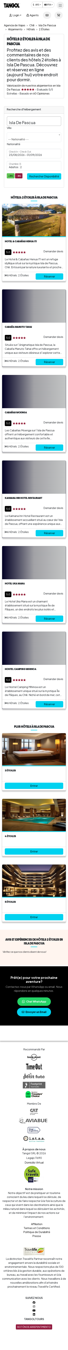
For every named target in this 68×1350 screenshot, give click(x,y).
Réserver (49, 276)
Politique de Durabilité (36, 1232)
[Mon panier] (58, 15)
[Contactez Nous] (47, 15)
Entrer (34, 785)
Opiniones (41, 93)
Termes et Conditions (37, 1228)
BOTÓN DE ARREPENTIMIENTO (34, 1326)
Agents (34, 15)
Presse (36, 1236)
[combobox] (34, 137)
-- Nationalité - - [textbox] (18, 139)
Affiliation (36, 1224)
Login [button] (15, 15)
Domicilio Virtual (34, 1162)
